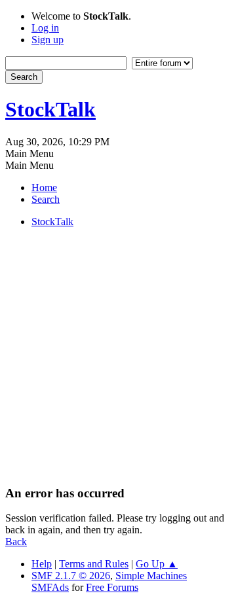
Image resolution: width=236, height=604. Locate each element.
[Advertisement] (118, 356)
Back (16, 541)
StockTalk (50, 109)
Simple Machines (151, 575)
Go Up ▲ (157, 563)
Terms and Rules (93, 563)
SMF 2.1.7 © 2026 (70, 575)
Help (41, 563)
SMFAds (50, 587)
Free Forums (112, 587)
